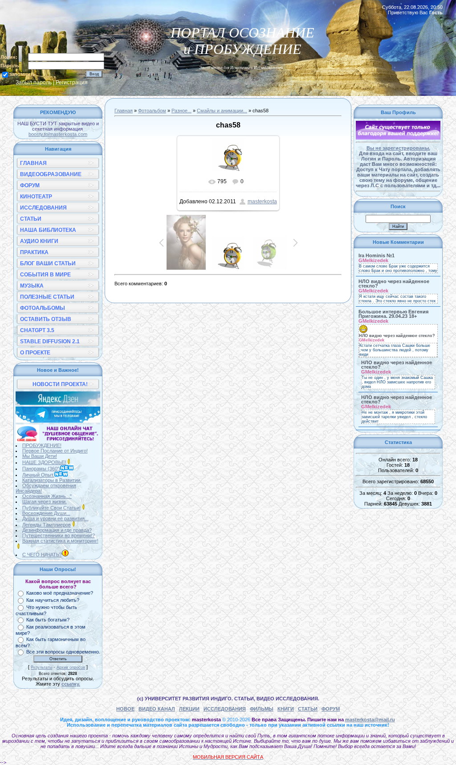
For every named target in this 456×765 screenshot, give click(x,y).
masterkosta (262, 201)
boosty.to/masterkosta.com (57, 134)
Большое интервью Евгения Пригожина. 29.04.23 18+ (393, 314)
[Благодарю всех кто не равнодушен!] (398, 137)
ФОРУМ (331, 709)
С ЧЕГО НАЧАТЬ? (42, 554)
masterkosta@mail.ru (370, 719)
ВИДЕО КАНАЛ (156, 709)
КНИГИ (285, 709)
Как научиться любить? (52, 600)
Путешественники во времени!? (58, 535)
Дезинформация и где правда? (57, 530)
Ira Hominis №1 (376, 255)
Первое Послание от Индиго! (55, 450)
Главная (123, 110)
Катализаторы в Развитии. (51, 480)
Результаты (41, 667)
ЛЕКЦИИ (189, 709)
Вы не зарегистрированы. (398, 148)
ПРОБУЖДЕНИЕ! (41, 445)
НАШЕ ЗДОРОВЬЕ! (44, 462)
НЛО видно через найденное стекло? (393, 283)
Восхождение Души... (46, 513)
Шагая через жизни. (44, 501)
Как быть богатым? (47, 619)
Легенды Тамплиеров (46, 524)
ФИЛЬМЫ (261, 709)
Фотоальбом (152, 110)
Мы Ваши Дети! (39, 456)
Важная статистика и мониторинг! (60, 540)
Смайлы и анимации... (222, 110)
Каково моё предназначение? (59, 593)
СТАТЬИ (308, 709)
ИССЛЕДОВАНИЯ (225, 709)
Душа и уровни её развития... (55, 518)
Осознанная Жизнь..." (47, 496)
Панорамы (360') (41, 468)
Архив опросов (71, 667)
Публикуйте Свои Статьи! (51, 507)
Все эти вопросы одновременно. (63, 651)
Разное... (181, 110)
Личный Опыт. (38, 474)
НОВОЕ (125, 709)
